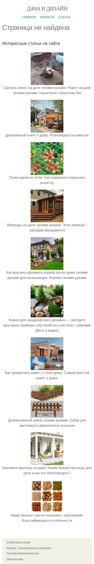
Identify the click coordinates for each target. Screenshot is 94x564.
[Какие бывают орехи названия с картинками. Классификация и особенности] (47, 509)
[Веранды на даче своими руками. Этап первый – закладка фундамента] (47, 219)
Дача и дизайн (47, 8)
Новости (47, 16)
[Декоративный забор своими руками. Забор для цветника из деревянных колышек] (47, 414)
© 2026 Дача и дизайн (18, 542)
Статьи (64, 16)
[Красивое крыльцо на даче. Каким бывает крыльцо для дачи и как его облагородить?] (47, 462)
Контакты (11, 547)
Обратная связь (15, 558)
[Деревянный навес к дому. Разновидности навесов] (47, 129)
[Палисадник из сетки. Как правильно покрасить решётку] (47, 172)
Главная (29, 16)
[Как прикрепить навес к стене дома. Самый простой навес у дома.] (47, 367)
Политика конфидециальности (23, 552)
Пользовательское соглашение (34, 547)
